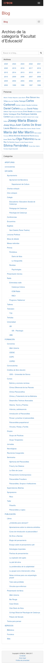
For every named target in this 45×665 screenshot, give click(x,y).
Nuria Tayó (12, 139)
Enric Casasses (37, 111)
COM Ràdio (16, 291)
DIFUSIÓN (8, 171)
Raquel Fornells (19, 142)
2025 (6, 64)
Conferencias (12, 217)
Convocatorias (12, 365)
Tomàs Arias (32, 146)
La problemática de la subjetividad (21, 566)
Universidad (11, 322)
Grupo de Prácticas (16, 435)
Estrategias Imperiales (17, 549)
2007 (31, 76)
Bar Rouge (13, 599)
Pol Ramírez (11, 142)
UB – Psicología (17, 330)
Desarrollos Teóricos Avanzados (21, 400)
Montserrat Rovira (27, 135)
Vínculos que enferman (17, 586)
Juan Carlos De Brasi (28, 125)
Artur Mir (10, 101)
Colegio (10, 197)
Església (10, 226)
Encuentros (11, 221)
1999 (14, 85)
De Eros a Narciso (16, 536)
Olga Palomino (25, 139)
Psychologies (16, 269)
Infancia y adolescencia (17, 409)
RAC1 (14, 296)
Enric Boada (27, 111)
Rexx (11, 496)
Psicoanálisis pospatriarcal (19, 422)
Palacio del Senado (16, 617)
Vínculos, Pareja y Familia (18, 427)
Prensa (9, 247)
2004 (14, 81)
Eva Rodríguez (23, 114)
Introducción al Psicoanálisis (19, 413)
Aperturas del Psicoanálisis (19, 461)
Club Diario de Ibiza (16, 608)
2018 (22, 68)
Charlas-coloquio (13, 188)
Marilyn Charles (36, 128)
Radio (9, 278)
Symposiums (11, 492)
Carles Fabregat (20, 101)
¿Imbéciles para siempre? (18, 523)
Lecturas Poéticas (13, 234)
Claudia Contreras (31, 105)
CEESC (12, 352)
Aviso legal (22, 658)
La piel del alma (15, 562)
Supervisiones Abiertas (15, 488)
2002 (31, 81)
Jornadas (10, 444)
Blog (6, 21)
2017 (31, 68)
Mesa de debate (13, 239)
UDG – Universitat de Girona (19, 374)
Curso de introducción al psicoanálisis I (23, 531)
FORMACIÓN (10, 339)
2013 (22, 72)
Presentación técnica (14, 274)
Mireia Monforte (14, 135)
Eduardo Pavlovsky (17, 111)
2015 (6, 72)
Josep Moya (9, 124)
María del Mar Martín (19, 132)
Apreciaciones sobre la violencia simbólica (24, 527)
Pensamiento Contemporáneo (20, 475)
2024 (14, 64)
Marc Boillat (20, 128)
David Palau (32, 108)
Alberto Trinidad (8, 97)
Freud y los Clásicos (16, 466)
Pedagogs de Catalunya (18, 208)
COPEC (12, 361)
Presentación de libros (15, 590)
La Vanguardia (17, 261)
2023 (22, 64)
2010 (6, 76)
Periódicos (13, 252)
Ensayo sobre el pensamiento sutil (21, 544)
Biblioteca (10, 630)
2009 (14, 76)
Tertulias (10, 317)
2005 (6, 81)
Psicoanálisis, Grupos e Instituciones (22, 483)
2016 (39, 68)
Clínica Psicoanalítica (17, 392)
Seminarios (11, 457)
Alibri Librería (14, 348)
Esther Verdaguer (10, 114)
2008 (22, 76)
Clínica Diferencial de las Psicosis (21, 387)
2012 (31, 72)
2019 (14, 68)
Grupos (9, 431)
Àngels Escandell (13, 149)
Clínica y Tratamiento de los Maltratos (23, 396)
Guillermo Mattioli (15, 117)
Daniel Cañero (12, 108)
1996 (39, 85)
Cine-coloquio (12, 193)
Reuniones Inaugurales (15, 453)
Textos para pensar (14, 621)
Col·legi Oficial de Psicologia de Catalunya (24, 612)
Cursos (9, 379)
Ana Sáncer (31, 97)
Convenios (11, 344)
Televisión (10, 309)
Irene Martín (23, 117)
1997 (31, 85)
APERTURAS (9, 162)
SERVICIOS (9, 625)
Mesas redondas (13, 243)
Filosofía (12, 505)
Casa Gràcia (13, 604)
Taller (9, 501)
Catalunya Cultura (18, 287)
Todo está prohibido (16, 582)
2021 (39, 64)
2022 (31, 64)
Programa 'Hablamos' (17, 300)
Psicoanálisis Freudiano (18, 479)
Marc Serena (27, 128)
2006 (39, 76)
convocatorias (10, 167)
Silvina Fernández (16, 145)
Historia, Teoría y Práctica (18, 405)
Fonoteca (10, 634)
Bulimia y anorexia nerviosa (19, 383)
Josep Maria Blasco (22, 120)
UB (10, 326)
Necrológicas (11, 448)
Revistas (12, 265)
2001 (39, 81)
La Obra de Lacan (16, 470)
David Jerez (23, 109)
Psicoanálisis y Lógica (17, 510)
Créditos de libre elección (16, 370)
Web (8, 639)
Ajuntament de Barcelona (18, 180)
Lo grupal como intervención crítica (22, 571)
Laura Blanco (10, 128)
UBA (11, 335)
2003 (22, 81)
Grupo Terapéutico (16, 440)
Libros (9, 518)
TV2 (10, 313)
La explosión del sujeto (17, 558)
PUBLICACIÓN (10, 514)
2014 (14, 72)
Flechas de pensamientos (18, 553)
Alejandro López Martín (19, 97)
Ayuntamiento (12, 175)
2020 (6, 68)
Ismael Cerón (31, 117)
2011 (39, 72)
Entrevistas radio (15, 282)
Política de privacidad (22, 660)
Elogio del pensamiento (17, 540)
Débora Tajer (8, 111)
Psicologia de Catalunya (18, 213)
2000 (6, 85)
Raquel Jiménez (28, 142)
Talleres (10, 304)
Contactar (23, 656)
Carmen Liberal (20, 105)
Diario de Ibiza (17, 256)
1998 (22, 85)
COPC (11, 357)
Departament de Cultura (20, 184)
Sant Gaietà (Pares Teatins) (19, 230)
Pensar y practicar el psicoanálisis (21, 418)
